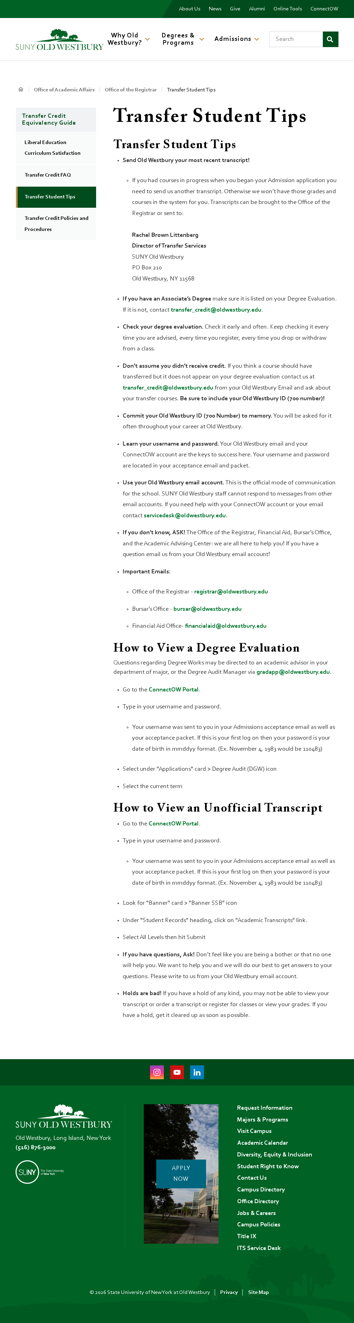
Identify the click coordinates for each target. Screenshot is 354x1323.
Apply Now (181, 1174)
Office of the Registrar (131, 90)
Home (21, 89)
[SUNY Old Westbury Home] (60, 39)
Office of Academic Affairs (64, 90)
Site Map (258, 1292)
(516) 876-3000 (35, 1148)
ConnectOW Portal (174, 690)
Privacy (229, 1292)
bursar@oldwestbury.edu (208, 609)
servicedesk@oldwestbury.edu (185, 516)
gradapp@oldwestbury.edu (293, 672)
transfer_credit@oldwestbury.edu (216, 310)
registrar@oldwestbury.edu (231, 592)
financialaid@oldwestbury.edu (226, 626)
